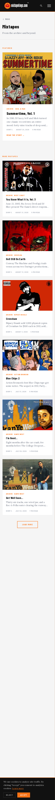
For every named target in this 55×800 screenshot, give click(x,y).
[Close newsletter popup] (48, 645)
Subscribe (27, 680)
